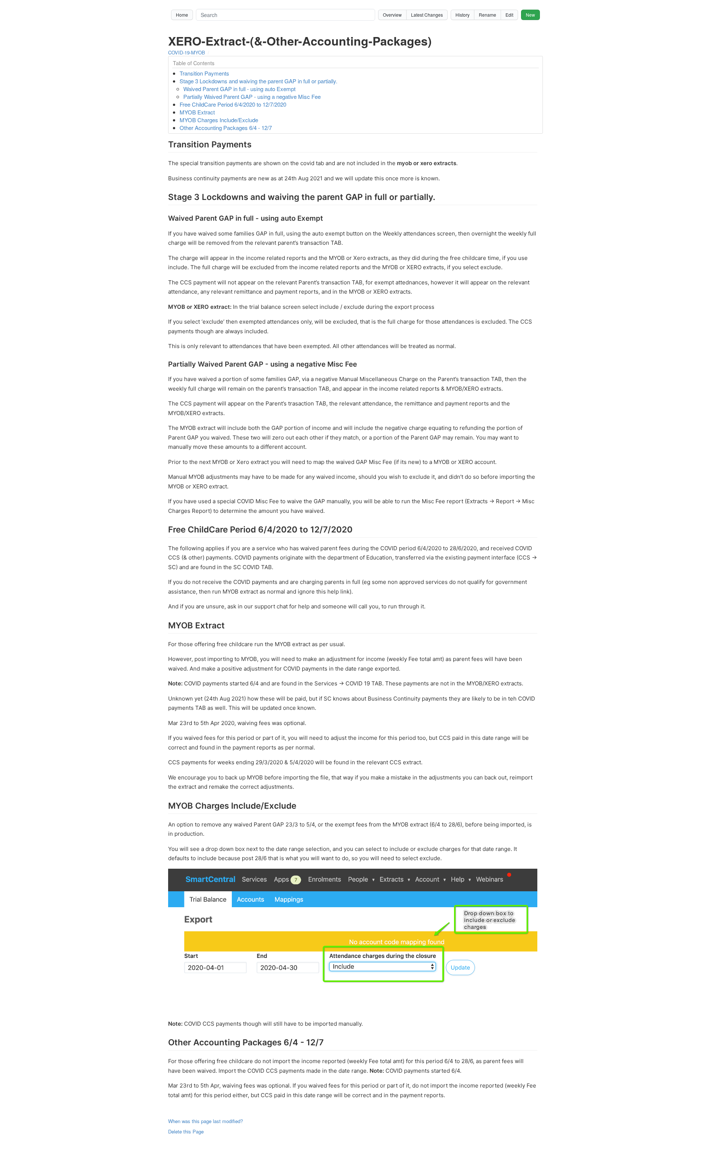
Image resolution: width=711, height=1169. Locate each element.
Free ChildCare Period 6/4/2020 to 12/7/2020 (233, 104)
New (530, 14)
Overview (392, 14)
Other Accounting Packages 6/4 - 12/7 (226, 127)
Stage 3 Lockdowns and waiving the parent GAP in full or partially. (258, 81)
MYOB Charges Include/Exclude (219, 120)
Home (182, 14)
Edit (509, 14)
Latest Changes (427, 14)
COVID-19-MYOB (186, 52)
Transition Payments (204, 73)
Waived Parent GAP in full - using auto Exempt (239, 89)
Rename (487, 14)
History (462, 14)
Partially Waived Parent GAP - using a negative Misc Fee (252, 96)
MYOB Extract (197, 112)
